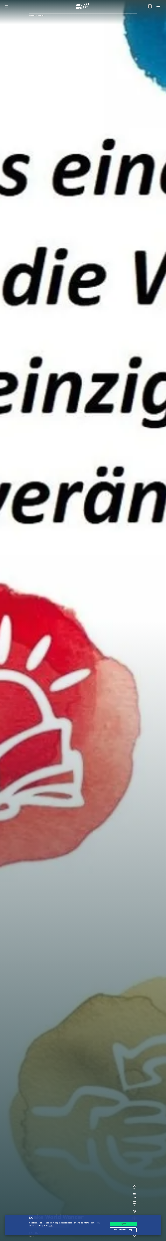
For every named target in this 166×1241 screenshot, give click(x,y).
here (51, 1226)
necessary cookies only (123, 1230)
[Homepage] (83, 6)
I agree (123, 1224)
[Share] (134, 1211)
